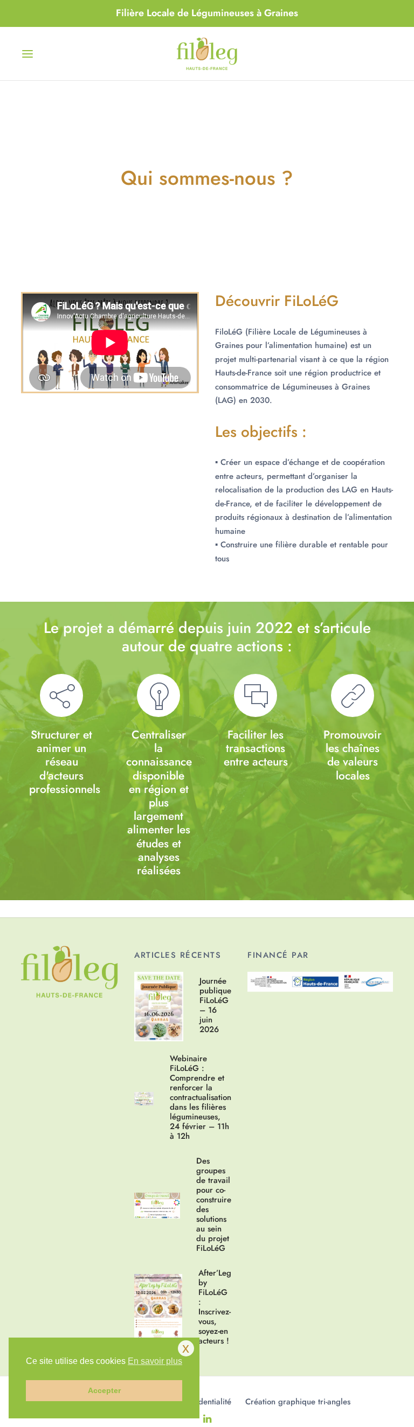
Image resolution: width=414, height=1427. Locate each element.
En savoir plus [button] (155, 1361)
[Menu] (27, 54)
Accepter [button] (104, 1390)
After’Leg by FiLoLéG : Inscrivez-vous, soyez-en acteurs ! (214, 1306)
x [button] (185, 1347)
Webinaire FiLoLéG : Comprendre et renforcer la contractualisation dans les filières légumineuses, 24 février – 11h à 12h (200, 1097)
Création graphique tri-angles (297, 1402)
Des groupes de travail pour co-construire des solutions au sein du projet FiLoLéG (213, 1204)
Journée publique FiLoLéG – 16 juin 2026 (215, 1005)
